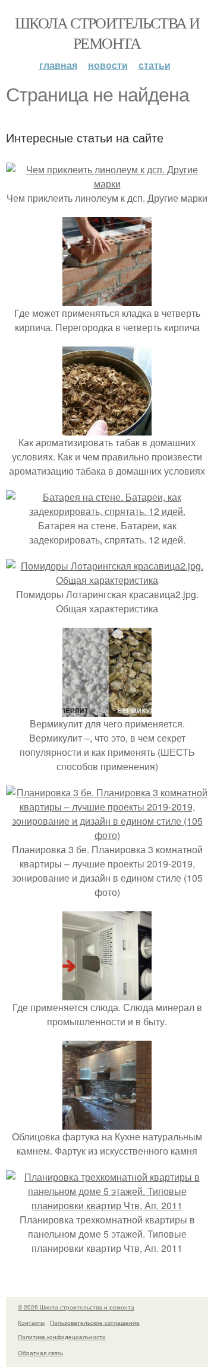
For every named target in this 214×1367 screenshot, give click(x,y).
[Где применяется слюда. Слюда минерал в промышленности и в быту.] (107, 993)
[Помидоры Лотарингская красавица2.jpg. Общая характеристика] (107, 580)
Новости (108, 65)
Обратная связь (40, 1353)
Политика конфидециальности (62, 1337)
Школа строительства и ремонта (107, 32)
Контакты (31, 1322)
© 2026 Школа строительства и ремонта (76, 1307)
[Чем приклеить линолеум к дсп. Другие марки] (107, 183)
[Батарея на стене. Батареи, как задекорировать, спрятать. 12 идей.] (107, 511)
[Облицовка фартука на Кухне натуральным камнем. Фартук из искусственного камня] (107, 1122)
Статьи (155, 65)
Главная (58, 65)
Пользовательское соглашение (95, 1322)
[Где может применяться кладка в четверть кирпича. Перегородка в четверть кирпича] (107, 299)
